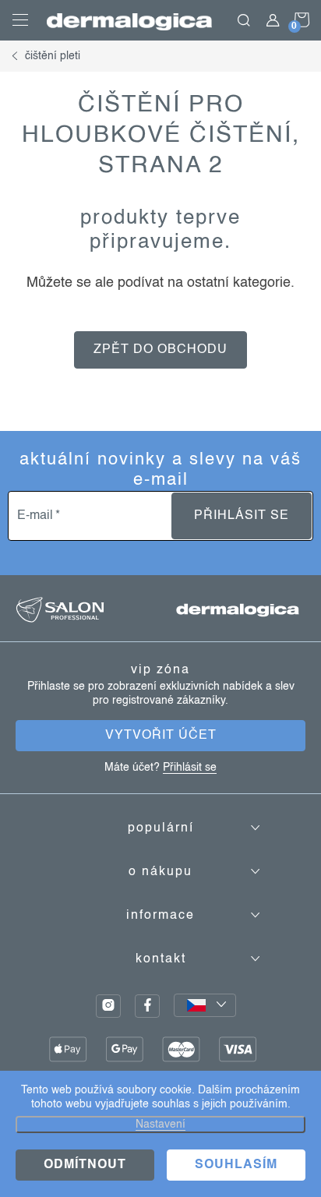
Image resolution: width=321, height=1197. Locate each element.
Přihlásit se (241, 516)
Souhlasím (236, 1165)
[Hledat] (244, 20)
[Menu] (20, 20)
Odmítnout (85, 1165)
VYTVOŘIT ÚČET (161, 735)
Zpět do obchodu (160, 350)
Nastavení (160, 1124)
